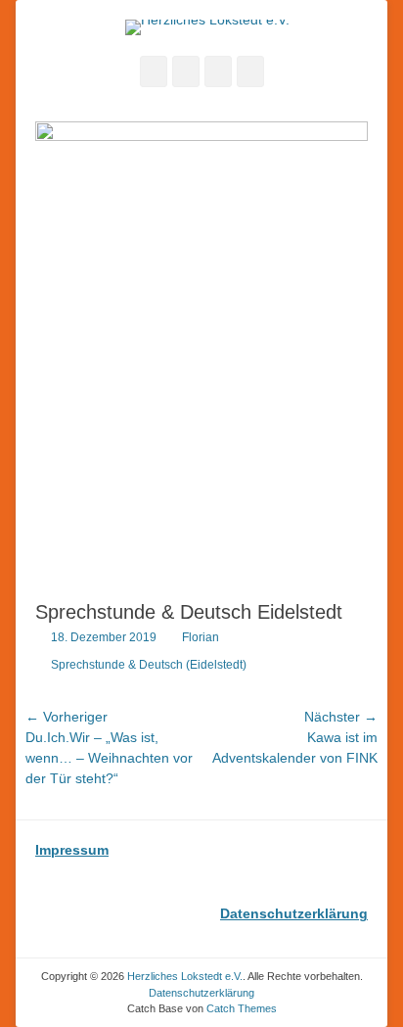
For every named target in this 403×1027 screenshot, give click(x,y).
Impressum (72, 850)
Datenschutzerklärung (294, 913)
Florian (200, 637)
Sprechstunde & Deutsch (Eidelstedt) (148, 665)
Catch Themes (241, 1008)
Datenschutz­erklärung (201, 993)
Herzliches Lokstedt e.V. (185, 976)
